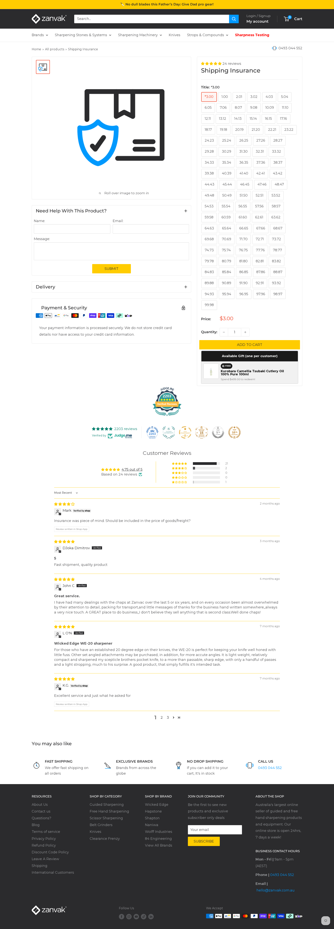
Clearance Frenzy (105, 839)
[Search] (234, 19)
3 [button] (168, 717)
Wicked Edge (156, 804)
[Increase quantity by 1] (245, 332)
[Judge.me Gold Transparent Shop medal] (185, 432)
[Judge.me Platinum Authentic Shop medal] (169, 432)
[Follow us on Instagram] (129, 917)
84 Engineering (158, 839)
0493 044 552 (290, 48)
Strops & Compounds (205, 35)
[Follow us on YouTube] (136, 917)
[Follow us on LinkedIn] (151, 917)
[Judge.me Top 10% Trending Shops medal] (234, 432)
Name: (39, 221)
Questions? (41, 818)
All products (54, 49)
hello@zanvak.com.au (275, 890)
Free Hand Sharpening (109, 811)
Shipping (39, 866)
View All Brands (158, 845)
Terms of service (46, 832)
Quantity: (209, 332)
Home (36, 49)
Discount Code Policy (50, 852)
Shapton (152, 818)
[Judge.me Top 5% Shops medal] (218, 432)
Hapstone (153, 811)
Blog (36, 825)
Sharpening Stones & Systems (81, 35)
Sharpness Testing (252, 35)
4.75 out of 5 (132, 469)
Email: (118, 221)
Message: (42, 239)
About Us (40, 804)
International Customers (53, 872)
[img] (64, 504)
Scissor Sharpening (106, 818)
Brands (38, 35)
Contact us (41, 811)
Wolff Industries (158, 832)
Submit (111, 269)
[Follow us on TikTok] (143, 917)
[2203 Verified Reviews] (167, 416)
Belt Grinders (101, 825)
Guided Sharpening (107, 804)
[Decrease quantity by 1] (224, 332)
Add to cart (249, 345)
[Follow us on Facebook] (121, 917)
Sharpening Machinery (138, 35)
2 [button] (162, 717)
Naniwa (151, 825)
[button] (211, 64)
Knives (174, 35)
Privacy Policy (44, 839)
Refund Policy (44, 845)
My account (257, 21)
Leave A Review (45, 859)
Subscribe (204, 841)
